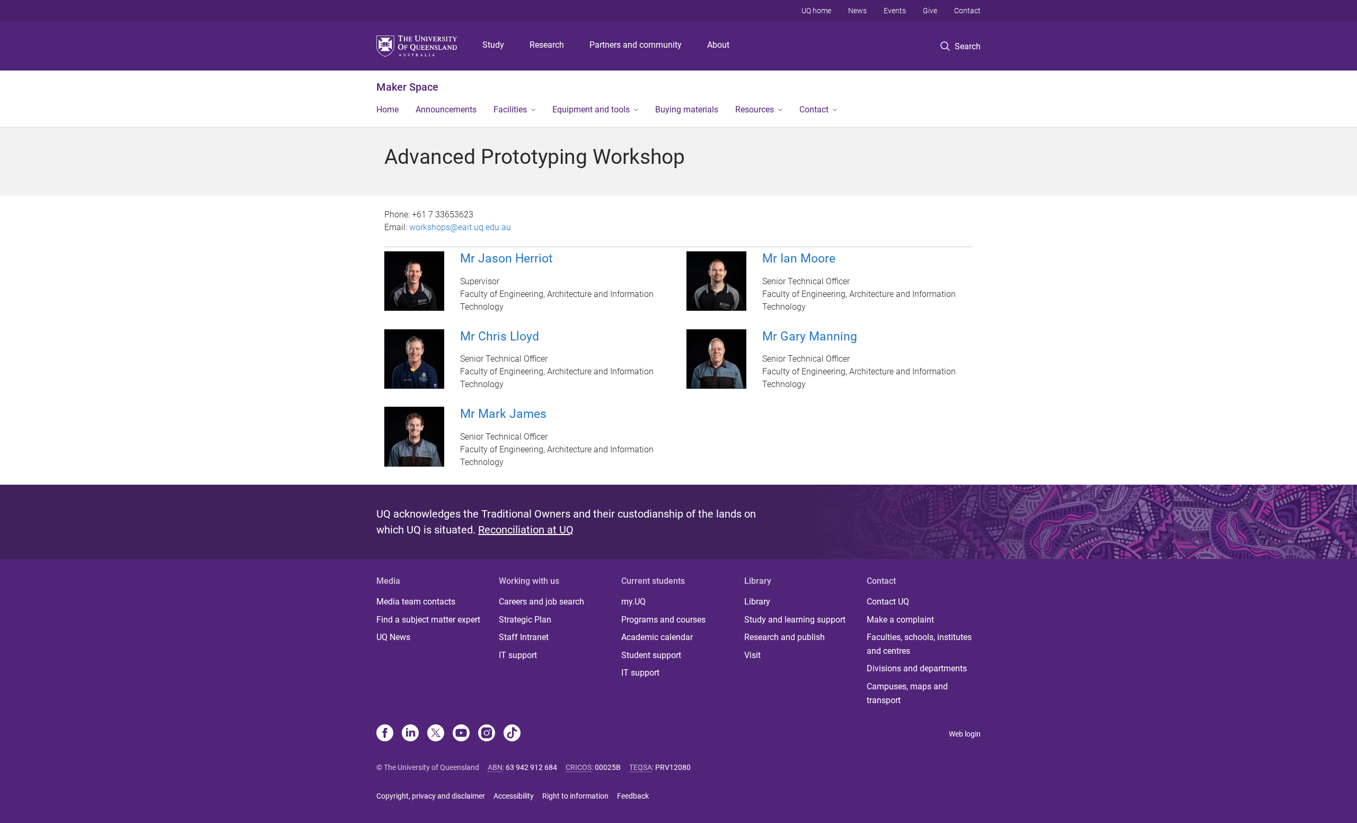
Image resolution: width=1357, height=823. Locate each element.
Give (930, 10)
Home (387, 109)
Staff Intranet (524, 637)
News (857, 10)
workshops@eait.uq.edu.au (460, 227)
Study (493, 45)
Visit (752, 655)
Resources (754, 109)
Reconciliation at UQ (526, 529)
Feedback (633, 796)
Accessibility (514, 796)
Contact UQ (888, 602)
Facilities (510, 109)
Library (757, 602)
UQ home (816, 10)
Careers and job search (541, 602)
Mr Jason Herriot (506, 258)
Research (547, 45)
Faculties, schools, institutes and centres (919, 644)
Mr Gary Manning (809, 336)
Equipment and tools (591, 109)
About (718, 45)
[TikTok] (512, 733)
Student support (651, 655)
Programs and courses (663, 620)
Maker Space (407, 87)
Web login (965, 734)
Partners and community (635, 45)
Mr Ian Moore (798, 258)
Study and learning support (794, 620)
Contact (967, 10)
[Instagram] (486, 733)
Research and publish (784, 637)
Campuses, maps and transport (907, 693)
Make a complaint (900, 620)
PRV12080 (673, 767)
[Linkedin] (410, 733)
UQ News (393, 637)
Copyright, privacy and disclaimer (430, 796)
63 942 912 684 (531, 767)
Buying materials (686, 109)
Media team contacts (415, 602)
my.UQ (633, 602)
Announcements (446, 109)
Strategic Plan (525, 620)
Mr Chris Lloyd (499, 336)
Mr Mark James (503, 414)
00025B (608, 767)
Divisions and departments (917, 668)
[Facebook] (384, 733)
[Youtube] (461, 733)
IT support (518, 655)
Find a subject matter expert (428, 620)
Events (895, 10)
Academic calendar (657, 637)
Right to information (575, 796)
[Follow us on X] (435, 733)
